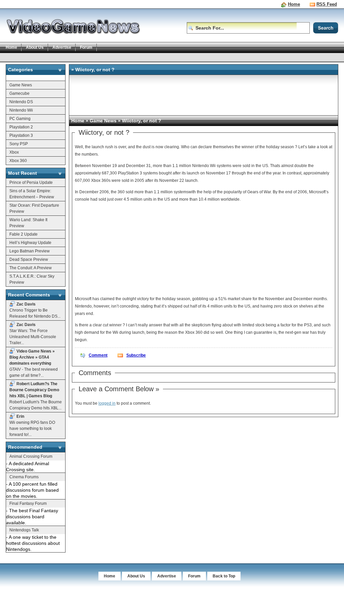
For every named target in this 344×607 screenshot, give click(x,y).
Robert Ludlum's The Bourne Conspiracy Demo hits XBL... (35, 395)
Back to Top (224, 576)
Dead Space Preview (28, 259)
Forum (86, 47)
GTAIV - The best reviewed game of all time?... (33, 363)
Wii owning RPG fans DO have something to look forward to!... (32, 425)
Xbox (14, 152)
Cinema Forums (24, 477)
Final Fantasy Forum (28, 503)
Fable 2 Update (23, 234)
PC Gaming (20, 118)
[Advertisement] (128, 56)
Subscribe (136, 355)
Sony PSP (18, 143)
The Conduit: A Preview (30, 268)
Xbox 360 (18, 160)
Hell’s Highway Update (30, 242)
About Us (35, 47)
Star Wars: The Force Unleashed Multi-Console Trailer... (32, 333)
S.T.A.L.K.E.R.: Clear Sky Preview (31, 279)
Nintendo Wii (21, 110)
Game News (20, 85)
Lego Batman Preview (29, 251)
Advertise (61, 47)
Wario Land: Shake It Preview (28, 222)
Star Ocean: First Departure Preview (34, 208)
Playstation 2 (21, 127)
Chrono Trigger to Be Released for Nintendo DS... (34, 310)
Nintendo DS (21, 101)
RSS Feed (326, 4)
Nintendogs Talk (24, 530)
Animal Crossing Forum (30, 456)
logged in (107, 403)
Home (294, 4)
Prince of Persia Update (31, 182)
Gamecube (19, 93)
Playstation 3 (21, 135)
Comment (98, 355)
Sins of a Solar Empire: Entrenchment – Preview (31, 194)
